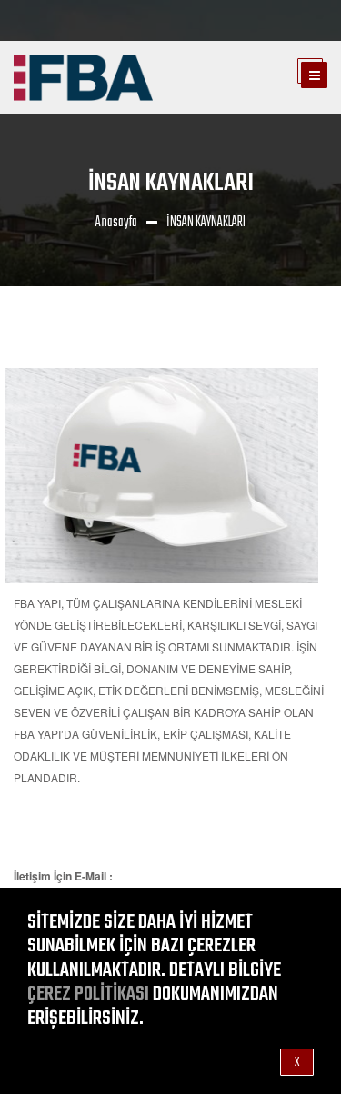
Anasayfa (116, 222)
